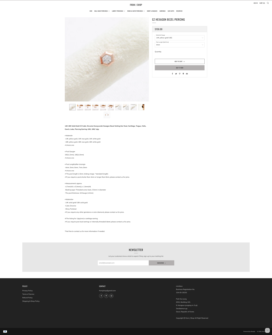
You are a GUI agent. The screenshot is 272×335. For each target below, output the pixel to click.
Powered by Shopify (249, 331)
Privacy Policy (27, 291)
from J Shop (136, 4)
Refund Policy (27, 298)
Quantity (158, 52)
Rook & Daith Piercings (135, 11)
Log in (256, 3)
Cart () (262, 3)
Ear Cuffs (171, 11)
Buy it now (179, 68)
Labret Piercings (117, 11)
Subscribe (160, 263)
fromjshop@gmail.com (107, 291)
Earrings (163, 11)
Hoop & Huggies (152, 11)
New (91, 11)
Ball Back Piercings (101, 11)
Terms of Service (28, 294)
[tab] (72, 107)
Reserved (179, 11)
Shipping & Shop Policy (31, 301)
